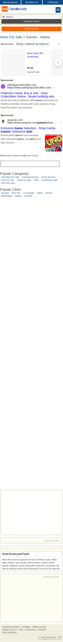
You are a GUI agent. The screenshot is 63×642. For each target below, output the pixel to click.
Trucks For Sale (24, 180)
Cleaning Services (30, 177)
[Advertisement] (31, 344)
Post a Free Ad (31, 29)
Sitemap (26, 627)
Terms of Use (39, 627)
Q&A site (56, 569)
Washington (6, 196)
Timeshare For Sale (10, 177)
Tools (36, 180)
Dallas (40, 193)
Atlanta (18, 196)
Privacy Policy (9, 630)
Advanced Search (31, 21)
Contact (41, 630)
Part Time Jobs (8, 183)
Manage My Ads (10, 2)
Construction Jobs (49, 180)
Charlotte (28, 196)
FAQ (21, 630)
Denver (49, 193)
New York (16, 193)
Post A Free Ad (9, 632)
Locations (30, 630)
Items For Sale (11, 37)
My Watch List (31, 2)
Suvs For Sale (7, 180)
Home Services (48, 177)
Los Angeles (28, 193)
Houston (5, 193)
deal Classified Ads (48, 637)
